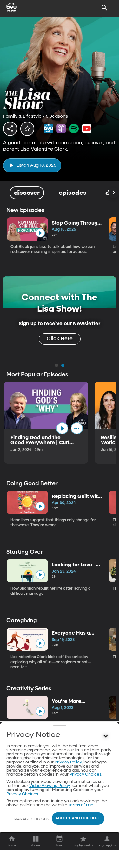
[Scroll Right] (113, 192)
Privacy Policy (68, 762)
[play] (40, 233)
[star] (27, 129)
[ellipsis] (77, 428)
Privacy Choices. (85, 774)
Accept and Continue (78, 818)
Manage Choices (31, 819)
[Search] (104, 7)
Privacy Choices (22, 794)
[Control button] (106, 736)
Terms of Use (80, 805)
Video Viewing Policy (49, 786)
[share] (10, 129)
